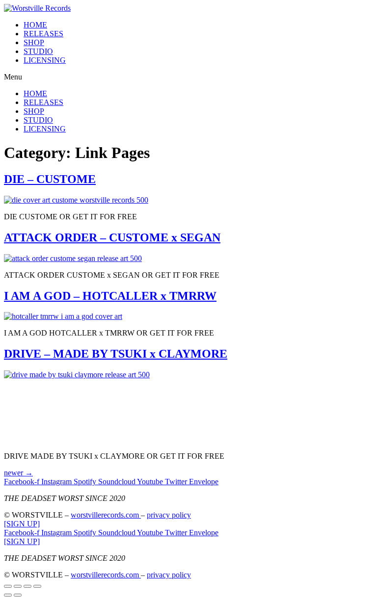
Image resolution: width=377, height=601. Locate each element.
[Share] (18, 586)
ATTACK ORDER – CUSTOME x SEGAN (112, 237)
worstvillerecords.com (106, 515)
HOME (35, 25)
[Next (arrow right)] (18, 595)
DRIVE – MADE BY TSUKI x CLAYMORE (115, 353)
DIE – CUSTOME (50, 179)
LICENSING (45, 60)
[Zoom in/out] (37, 586)
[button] (188, 77)
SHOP (34, 42)
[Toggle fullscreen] (27, 586)
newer (18, 473)
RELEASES (43, 33)
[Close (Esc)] (8, 586)
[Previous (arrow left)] (8, 595)
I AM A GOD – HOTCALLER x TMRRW (110, 295)
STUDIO (38, 51)
